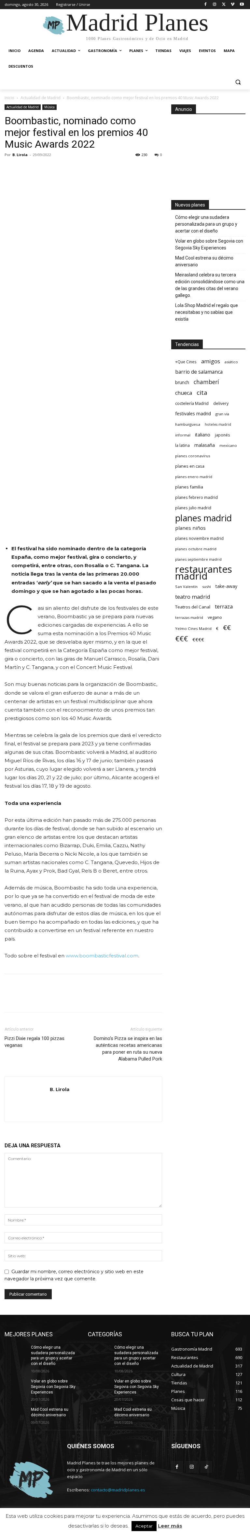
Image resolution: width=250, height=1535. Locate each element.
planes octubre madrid (195, 548)
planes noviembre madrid (199, 538)
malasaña (204, 445)
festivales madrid (193, 413)
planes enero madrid (193, 476)
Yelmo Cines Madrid (193, 628)
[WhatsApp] (55, 169)
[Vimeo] (232, 4)
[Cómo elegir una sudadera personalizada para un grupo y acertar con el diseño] (16, 1352)
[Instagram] (214, 4)
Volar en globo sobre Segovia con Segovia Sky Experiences (209, 244)
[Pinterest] (41, 169)
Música (49, 107)
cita (202, 392)
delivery (221, 403)
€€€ (181, 638)
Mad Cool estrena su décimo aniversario (204, 261)
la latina (182, 445)
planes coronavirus (192, 455)
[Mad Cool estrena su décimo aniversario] (16, 1414)
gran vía (222, 413)
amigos (210, 361)
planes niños (190, 528)
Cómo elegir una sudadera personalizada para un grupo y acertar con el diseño (206, 224)
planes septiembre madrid (198, 559)
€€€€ (198, 639)
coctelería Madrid (192, 403)
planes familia (189, 487)
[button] (237, 82)
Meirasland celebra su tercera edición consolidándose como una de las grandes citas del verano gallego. (209, 285)
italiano (202, 435)
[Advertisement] (208, 155)
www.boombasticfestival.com (102, 956)
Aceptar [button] (144, 1525)
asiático (231, 361)
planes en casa (189, 466)
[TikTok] (206, 1467)
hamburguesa (187, 424)
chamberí (206, 382)
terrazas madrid (189, 617)
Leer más (170, 1526)
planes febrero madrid (196, 497)
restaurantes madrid (203, 573)
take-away (226, 586)
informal (182, 435)
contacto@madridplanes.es (118, 1490)
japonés (222, 434)
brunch (182, 382)
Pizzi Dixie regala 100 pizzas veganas (34, 1041)
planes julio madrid (193, 507)
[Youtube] (241, 4)
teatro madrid (192, 596)
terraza (224, 606)
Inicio (9, 97)
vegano (215, 617)
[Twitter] (224, 4)
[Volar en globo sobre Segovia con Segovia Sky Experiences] (16, 1386)
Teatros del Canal (192, 607)
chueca (183, 393)
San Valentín (186, 586)
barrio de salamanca (199, 371)
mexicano (228, 445)
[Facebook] (205, 4)
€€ (227, 627)
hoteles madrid (218, 424)
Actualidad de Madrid (41, 97)
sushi (206, 586)
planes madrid (203, 517)
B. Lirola (20, 154)
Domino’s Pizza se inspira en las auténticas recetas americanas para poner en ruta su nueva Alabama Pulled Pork (128, 1048)
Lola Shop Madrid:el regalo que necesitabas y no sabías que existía (206, 312)
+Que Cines (186, 361)
